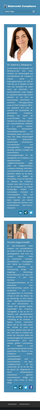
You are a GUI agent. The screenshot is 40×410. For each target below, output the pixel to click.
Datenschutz (25, 404)
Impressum (12, 404)
